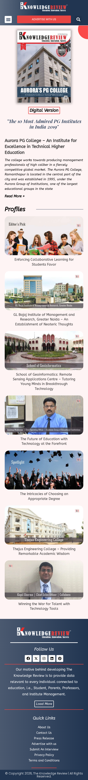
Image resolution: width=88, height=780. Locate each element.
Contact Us (44, 733)
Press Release (44, 738)
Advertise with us (44, 744)
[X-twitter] (36, 658)
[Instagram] (44, 658)
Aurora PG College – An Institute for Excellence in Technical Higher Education (41, 146)
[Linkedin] (51, 658)
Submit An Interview (44, 749)
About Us (44, 727)
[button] (8, 19)
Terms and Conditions (44, 760)
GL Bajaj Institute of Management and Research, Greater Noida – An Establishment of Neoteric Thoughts (44, 319)
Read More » (15, 196)
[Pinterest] (59, 658)
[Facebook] (28, 658)
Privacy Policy (44, 755)
